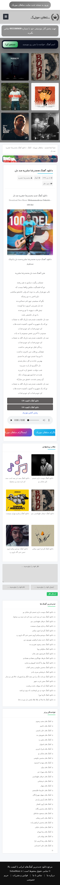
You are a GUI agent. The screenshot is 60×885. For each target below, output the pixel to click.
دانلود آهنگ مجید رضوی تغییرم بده (41, 644)
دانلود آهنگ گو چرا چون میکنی (42, 630)
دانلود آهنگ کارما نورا (46, 695)
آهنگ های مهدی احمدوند (42, 763)
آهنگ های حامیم (45, 726)
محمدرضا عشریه (24, 178)
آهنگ (29, 148)
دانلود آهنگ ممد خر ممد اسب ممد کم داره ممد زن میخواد (33, 617)
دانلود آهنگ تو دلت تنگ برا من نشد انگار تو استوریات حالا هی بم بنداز (29, 677)
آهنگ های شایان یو (44, 753)
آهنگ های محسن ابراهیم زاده (41, 822)
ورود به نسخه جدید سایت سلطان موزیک (30, 5)
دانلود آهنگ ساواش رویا (45, 649)
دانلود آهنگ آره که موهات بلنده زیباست (39, 686)
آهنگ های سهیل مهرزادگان (42, 795)
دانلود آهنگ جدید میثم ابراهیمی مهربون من (38, 640)
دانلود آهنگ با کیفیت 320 (30, 407)
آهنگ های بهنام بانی (44, 836)
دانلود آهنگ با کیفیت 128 (30, 401)
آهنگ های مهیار (46, 786)
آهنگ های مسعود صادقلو (42, 813)
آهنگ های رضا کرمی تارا (42, 841)
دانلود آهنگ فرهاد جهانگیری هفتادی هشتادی (38, 658)
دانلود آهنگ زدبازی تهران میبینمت (41, 626)
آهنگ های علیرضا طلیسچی (41, 790)
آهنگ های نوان (46, 767)
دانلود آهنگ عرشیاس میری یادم (42, 672)
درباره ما (51, 875)
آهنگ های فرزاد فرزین (43, 749)
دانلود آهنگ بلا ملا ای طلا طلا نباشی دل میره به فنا (35, 700)
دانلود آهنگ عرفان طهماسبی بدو (42, 621)
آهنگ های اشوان (45, 744)
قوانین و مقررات (20, 875)
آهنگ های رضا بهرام (44, 832)
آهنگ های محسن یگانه (43, 809)
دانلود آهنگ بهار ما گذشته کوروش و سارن (39, 663)
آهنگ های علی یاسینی (43, 730)
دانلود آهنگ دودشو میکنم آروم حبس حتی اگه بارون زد (34, 635)
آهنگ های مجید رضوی (43, 721)
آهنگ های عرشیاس (44, 781)
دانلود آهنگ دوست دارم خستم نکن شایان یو (38, 612)
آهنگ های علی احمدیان (43, 845)
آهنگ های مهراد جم (44, 772)
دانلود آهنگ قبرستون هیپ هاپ (42, 654)
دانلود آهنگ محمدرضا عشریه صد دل (34, 170)
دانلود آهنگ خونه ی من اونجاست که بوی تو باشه (36, 690)
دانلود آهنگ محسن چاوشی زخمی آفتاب (39, 667)
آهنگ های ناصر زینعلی (43, 818)
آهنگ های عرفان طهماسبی (41, 776)
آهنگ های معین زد (45, 740)
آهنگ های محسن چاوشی (42, 758)
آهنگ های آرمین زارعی (43, 799)
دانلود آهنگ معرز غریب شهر (43, 681)
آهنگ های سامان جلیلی (43, 827)
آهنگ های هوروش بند (43, 735)
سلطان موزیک (38, 148)
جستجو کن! (10, 44)
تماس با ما (37, 875)
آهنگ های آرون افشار (43, 804)
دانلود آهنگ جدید (40, 195)
